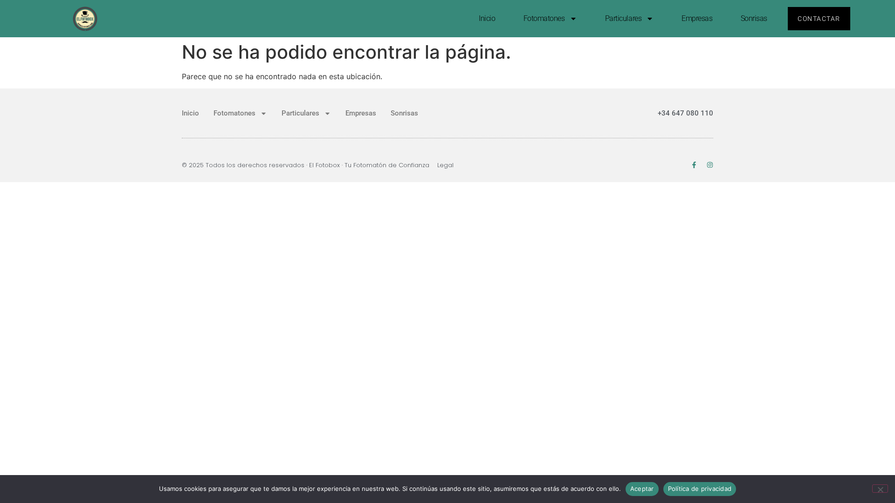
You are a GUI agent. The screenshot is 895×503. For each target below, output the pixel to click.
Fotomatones (544, 18)
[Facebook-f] (694, 165)
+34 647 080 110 (685, 113)
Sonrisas (754, 18)
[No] (880, 488)
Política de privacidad (700, 488)
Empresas (697, 18)
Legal (445, 165)
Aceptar (642, 488)
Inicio (487, 18)
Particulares (623, 18)
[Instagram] (710, 165)
